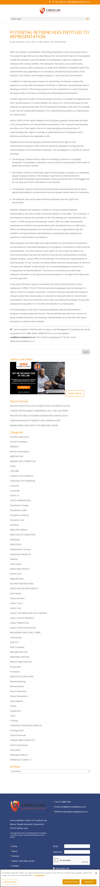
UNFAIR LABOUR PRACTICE (22, 740)
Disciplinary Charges (19, 505)
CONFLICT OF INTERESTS (21, 476)
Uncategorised (16, 730)
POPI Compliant (17, 647)
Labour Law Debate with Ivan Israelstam (28, 613)
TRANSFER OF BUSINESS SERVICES (26, 725)
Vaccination (15, 750)
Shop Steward (16, 701)
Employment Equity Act (20, 554)
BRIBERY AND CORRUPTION (23, 461)
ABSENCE (14, 446)
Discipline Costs (17, 520)
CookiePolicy (39, 875)
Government (15, 564)
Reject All (89, 882)
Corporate (15, 490)
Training (14, 720)
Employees (15, 539)
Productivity (15, 666)
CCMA (40, 42)
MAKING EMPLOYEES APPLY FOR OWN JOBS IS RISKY (34, 425)
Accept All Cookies (71, 882)
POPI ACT (14, 642)
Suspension (15, 711)
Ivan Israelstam (18, 42)
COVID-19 (14, 495)
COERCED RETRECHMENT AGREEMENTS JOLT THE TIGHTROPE (39, 410)
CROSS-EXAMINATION (20, 500)
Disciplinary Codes (18, 510)
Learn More (74, 393)
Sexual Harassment (19, 696)
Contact (15, 865)
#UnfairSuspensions (19, 436)
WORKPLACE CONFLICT (21, 759)
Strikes (13, 706)
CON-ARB (14, 471)
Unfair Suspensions (19, 745)
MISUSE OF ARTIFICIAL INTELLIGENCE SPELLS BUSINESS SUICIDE (40, 406)
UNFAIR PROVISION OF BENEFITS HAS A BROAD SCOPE (35, 420)
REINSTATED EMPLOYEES (22, 676)
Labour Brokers (17, 598)
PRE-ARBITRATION (18, 652)
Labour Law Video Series (23, 861)
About (14, 851)
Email (55, 846)
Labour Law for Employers (22, 618)
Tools (12, 715)
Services (15, 856)
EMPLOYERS (15, 544)
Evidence (14, 559)
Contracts (14, 485)
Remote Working (17, 681)
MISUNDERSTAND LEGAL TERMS (25, 632)
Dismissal (14, 525)
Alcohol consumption (19, 451)
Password (57, 852)
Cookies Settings (9, 882)
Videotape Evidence (19, 755)
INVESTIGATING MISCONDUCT (24, 588)
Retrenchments (60, 42)
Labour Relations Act (19, 622)
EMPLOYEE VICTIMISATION (22, 534)
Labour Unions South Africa (22, 627)
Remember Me (62, 868)
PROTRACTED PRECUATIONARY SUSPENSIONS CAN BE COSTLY (39, 415)
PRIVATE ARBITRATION (21, 662)
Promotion (15, 671)
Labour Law (48, 42)
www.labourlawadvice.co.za (75, 811)
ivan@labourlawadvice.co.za (22, 337)
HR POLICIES (16, 573)
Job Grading (15, 593)
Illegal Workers (17, 578)
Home (14, 846)
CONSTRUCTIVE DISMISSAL (22, 481)
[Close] (96, 873)
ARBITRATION (16, 456)
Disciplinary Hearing (19, 515)
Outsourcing (15, 637)
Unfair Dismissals (18, 735)
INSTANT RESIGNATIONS (22, 583)
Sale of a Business (18, 691)
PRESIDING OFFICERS (19, 657)
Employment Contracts (20, 549)
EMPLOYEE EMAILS (18, 529)
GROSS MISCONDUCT (20, 569)
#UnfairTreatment (18, 441)
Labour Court (16, 603)
